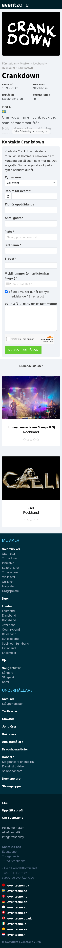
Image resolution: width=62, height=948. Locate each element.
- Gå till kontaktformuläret (19, 868)
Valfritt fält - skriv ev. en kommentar (31, 303)
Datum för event (18, 191)
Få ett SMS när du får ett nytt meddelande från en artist (29, 294)
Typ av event (14, 177)
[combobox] (31, 237)
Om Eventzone (12, 817)
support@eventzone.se (18, 877)
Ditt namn (13, 245)
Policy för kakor (13, 827)
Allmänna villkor (12, 832)
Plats (9, 231)
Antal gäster (14, 218)
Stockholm (40, 88)
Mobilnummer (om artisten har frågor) (27, 276)
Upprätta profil (12, 810)
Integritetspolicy (13, 837)
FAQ (5, 803)
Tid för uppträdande (19, 204)
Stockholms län (12, 98)
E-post (11, 258)
